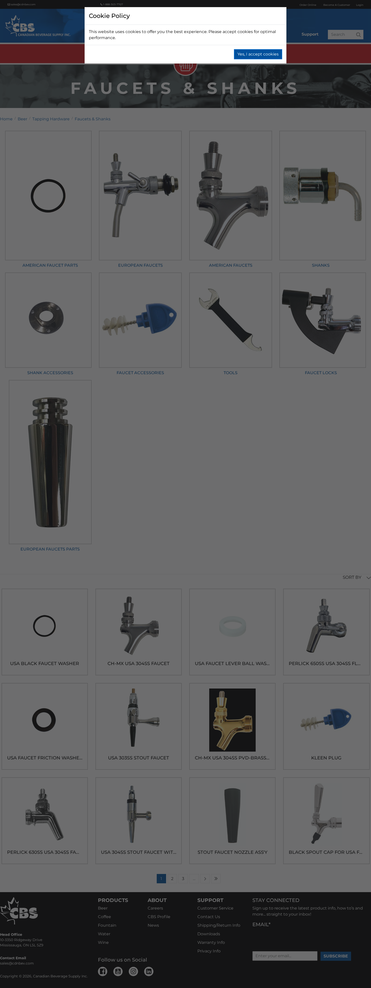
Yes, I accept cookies (258, 54)
